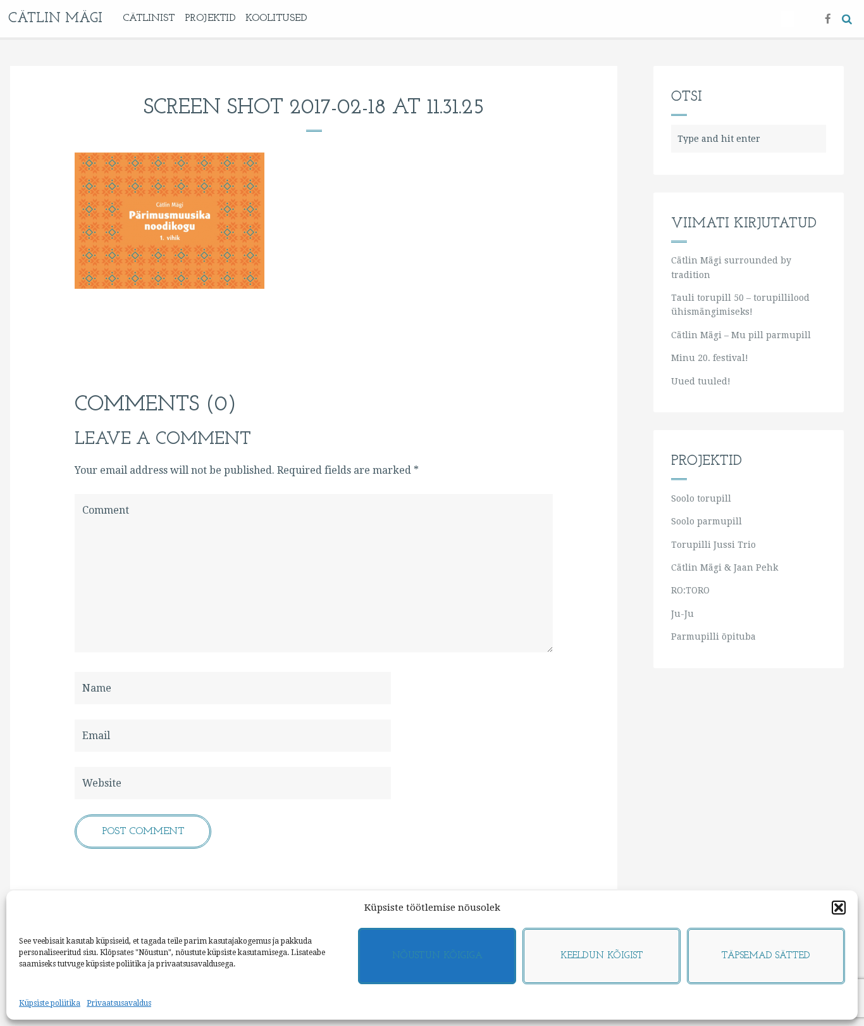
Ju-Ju (682, 614)
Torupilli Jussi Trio (713, 545)
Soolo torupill (701, 498)
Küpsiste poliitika (49, 1003)
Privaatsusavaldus (119, 1003)
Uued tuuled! (701, 381)
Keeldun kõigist (601, 956)
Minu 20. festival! (709, 358)
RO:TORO (690, 590)
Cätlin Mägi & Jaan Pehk (724, 567)
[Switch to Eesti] (787, 19)
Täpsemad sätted (766, 956)
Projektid (210, 18)
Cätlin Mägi (55, 18)
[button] (838, 907)
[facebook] (828, 18)
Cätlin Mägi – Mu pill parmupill (741, 335)
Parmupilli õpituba (713, 636)
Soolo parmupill (706, 521)
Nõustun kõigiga (437, 956)
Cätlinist (149, 18)
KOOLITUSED (276, 18)
